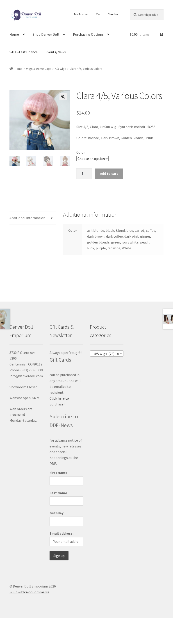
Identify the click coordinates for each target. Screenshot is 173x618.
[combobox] (106, 353)
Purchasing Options (88, 34)
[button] (63, 96)
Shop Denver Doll (46, 34)
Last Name (58, 493)
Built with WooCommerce (29, 592)
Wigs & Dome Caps (38, 69)
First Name (58, 472)
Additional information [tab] (27, 217)
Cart (99, 14)
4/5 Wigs (60, 69)
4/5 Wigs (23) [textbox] (105, 353)
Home (14, 34)
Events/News (56, 52)
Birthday (57, 513)
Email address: (61, 533)
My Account (82, 14)
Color (80, 152)
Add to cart (109, 173)
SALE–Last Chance (23, 52)
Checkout (114, 14)
